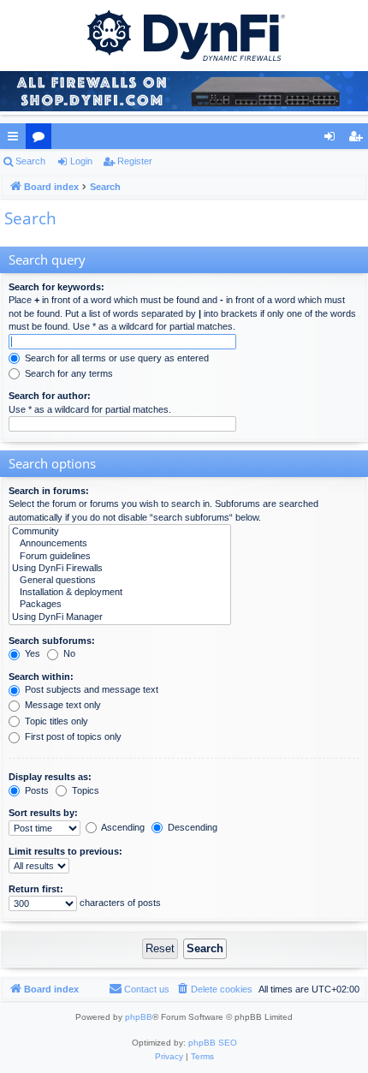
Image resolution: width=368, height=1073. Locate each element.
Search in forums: (49, 491)
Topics (84, 790)
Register (134, 161)
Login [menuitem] (332, 139)
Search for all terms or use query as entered (115, 358)
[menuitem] (213, 989)
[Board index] (184, 34)
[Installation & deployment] (119, 593)
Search (30, 161)
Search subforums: (52, 640)
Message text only (61, 705)
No (68, 653)
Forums (42, 139)
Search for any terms (67, 373)
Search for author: (50, 395)
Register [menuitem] (358, 139)
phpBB (138, 1017)
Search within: (41, 676)
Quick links (16, 139)
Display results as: (50, 777)
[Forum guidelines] (119, 557)
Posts (35, 790)
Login (81, 161)
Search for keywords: (56, 287)
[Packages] (119, 605)
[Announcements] (119, 544)
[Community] (119, 532)
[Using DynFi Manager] (119, 617)
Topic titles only (55, 721)
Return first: (36, 889)
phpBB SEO (212, 1042)
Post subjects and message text (90, 689)
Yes (31, 653)
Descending (191, 827)
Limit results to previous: (65, 851)
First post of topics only (72, 736)
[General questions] (119, 581)
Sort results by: (43, 813)
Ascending (122, 827)
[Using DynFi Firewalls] (119, 569)
